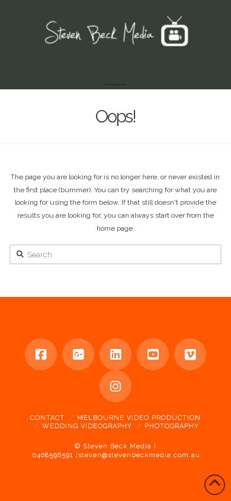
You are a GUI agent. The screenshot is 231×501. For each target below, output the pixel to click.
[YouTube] (153, 354)
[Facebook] (41, 354)
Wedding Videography (87, 426)
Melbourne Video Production (139, 418)
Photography (172, 426)
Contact (47, 418)
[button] (115, 75)
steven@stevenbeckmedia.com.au (139, 455)
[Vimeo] (190, 354)
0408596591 (53, 455)
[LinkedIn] (115, 354)
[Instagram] (115, 386)
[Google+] (78, 354)
